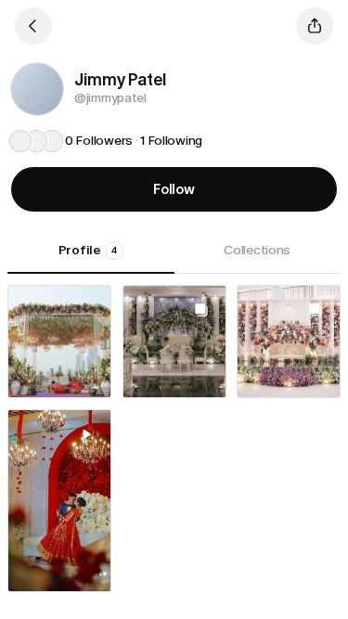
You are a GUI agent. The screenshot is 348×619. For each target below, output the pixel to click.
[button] (37, 89)
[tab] (90, 257)
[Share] (314, 26)
